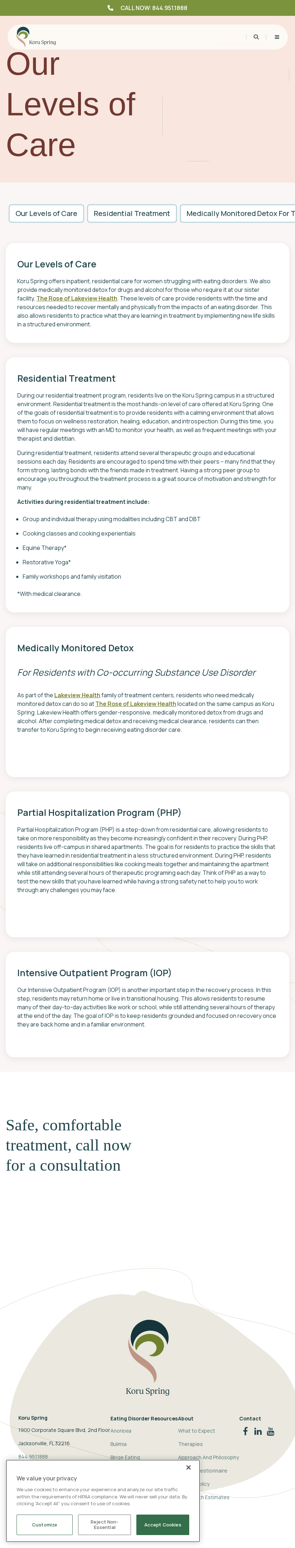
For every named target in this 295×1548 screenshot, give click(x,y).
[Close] (188, 1467)
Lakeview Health (77, 695)
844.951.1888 (33, 1456)
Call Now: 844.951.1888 (154, 8)
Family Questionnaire (202, 1470)
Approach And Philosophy (208, 1457)
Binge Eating (125, 1457)
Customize (44, 1524)
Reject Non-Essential (104, 1525)
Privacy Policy (193, 1483)
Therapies (190, 1444)
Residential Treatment (132, 213)
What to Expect (196, 1430)
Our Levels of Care (46, 213)
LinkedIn (258, 1429)
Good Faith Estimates (204, 1497)
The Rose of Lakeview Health (76, 298)
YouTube (270, 1429)
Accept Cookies (163, 1524)
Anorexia (120, 1430)
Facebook (245, 1429)
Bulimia (118, 1444)
